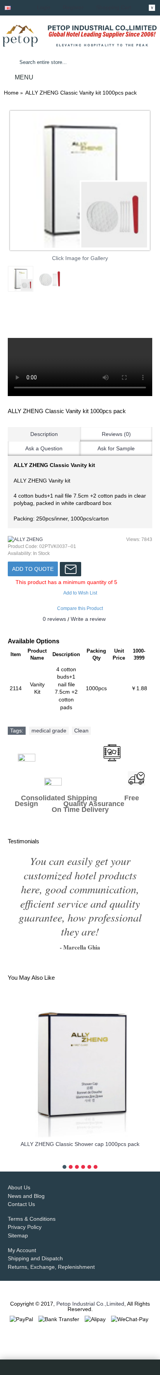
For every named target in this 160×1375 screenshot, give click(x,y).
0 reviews (54, 619)
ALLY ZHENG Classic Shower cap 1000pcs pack (80, 1144)
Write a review (88, 619)
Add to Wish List (80, 593)
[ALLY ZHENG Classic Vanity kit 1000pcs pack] (80, 181)
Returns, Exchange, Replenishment (51, 1267)
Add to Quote (33, 569)
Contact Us (21, 1204)
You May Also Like (31, 977)
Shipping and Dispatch (35, 1258)
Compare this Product (80, 608)
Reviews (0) (116, 434)
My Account (22, 1250)
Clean (81, 730)
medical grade (48, 730)
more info (80, 1156)
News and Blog (26, 1196)
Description (44, 434)
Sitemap (18, 1235)
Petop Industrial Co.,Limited (90, 1304)
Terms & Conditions (32, 1219)
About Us (19, 1187)
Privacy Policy (25, 1227)
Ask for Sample (116, 448)
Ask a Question (44, 448)
